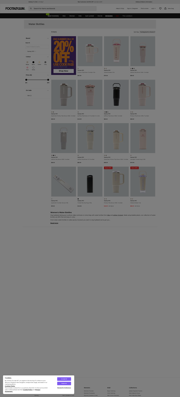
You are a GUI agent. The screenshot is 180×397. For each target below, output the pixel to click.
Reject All (64, 383)
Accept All (64, 379)
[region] (38, 384)
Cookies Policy (10, 386)
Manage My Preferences (64, 387)
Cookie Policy (27, 389)
